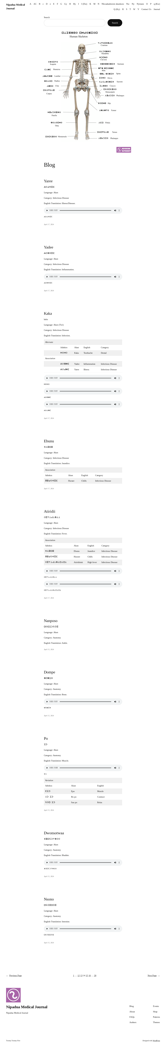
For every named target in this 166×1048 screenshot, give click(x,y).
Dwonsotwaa (54, 833)
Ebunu (49, 441)
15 (87, 975)
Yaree (48, 181)
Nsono (49, 899)
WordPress (156, 1041)
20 (95, 975)
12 (79, 975)
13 (81, 975)
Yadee (48, 247)
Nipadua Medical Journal (26, 1007)
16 (90, 975)
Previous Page (14, 975)
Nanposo (50, 620)
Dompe (49, 672)
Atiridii (49, 511)
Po (46, 738)
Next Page (154, 975)
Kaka (48, 313)
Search (47, 17)
